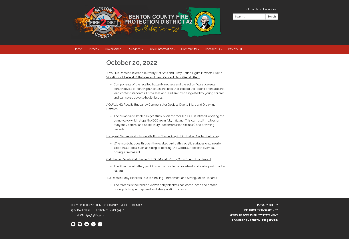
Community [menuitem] (189, 49)
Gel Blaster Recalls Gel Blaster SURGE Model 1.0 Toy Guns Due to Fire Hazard (158, 159)
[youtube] (73, 225)
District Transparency (261, 210)
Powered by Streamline (249, 220)
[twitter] (93, 225)
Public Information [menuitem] (161, 49)
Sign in (273, 220)
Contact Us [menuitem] (212, 49)
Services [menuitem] (135, 49)
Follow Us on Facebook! (261, 9)
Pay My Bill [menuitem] (235, 49)
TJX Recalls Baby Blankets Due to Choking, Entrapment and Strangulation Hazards (161, 178)
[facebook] (100, 225)
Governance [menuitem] (113, 49)
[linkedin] (86, 225)
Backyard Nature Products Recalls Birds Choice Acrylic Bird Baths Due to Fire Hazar (162, 136)
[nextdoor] (80, 225)
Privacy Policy (267, 205)
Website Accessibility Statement (254, 215)
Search (272, 16)
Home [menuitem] (78, 49)
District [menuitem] (92, 49)
